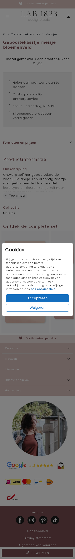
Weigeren (37, 307)
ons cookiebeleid (43, 289)
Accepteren (38, 298)
